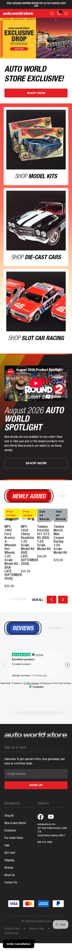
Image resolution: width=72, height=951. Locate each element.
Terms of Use (36, 929)
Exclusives (10, 830)
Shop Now (36, 93)
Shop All (8, 816)
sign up (36, 785)
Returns (8, 868)
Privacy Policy (12, 929)
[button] (51, 599)
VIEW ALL (37, 600)
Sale (6, 845)
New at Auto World (15, 823)
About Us (9, 875)
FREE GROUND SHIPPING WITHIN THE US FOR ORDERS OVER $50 (36, 4)
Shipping (9, 860)
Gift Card (9, 853)
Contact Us (10, 882)
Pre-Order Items (13, 838)
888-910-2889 (44, 842)
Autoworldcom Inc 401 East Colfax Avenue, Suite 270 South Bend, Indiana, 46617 (52, 830)
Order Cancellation (18, 944)
